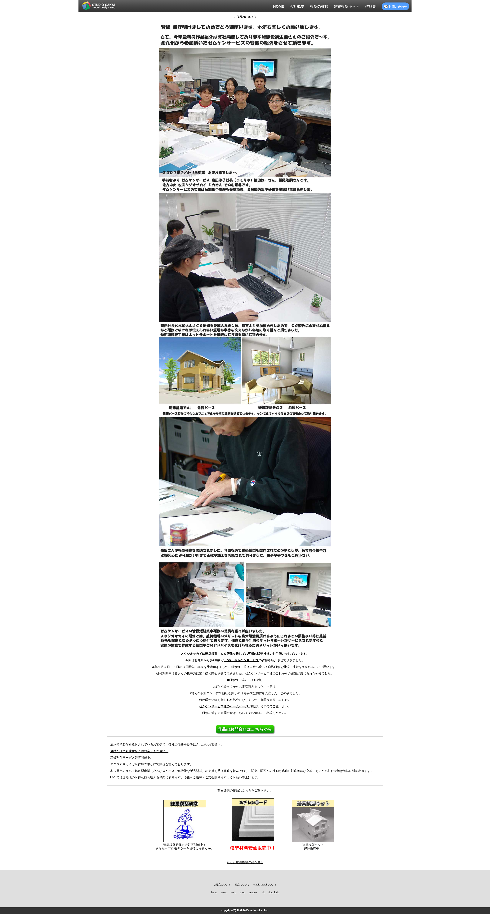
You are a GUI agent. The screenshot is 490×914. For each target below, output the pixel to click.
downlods (274, 892)
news (224, 892)
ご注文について (222, 884)
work (233, 892)
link (263, 892)
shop (242, 892)
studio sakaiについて (265, 884)
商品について (242, 884)
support (253, 892)
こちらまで (243, 712)
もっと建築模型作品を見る (245, 862)
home (214, 892)
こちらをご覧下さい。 (257, 790)
